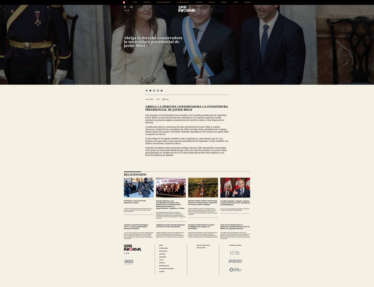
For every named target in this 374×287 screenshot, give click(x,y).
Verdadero (168, 2)
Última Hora (181, 2)
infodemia (162, 257)
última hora (163, 248)
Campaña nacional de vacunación (235, 2)
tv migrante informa (166, 268)
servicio (162, 263)
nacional (162, 254)
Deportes (144, 2)
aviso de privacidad (203, 245)
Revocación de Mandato (211, 2)
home (161, 245)
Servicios (132, 2)
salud (161, 260)
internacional (164, 266)
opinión (161, 271)
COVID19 (156, 2)
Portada (194, 2)
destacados (163, 251)
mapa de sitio (201, 248)
